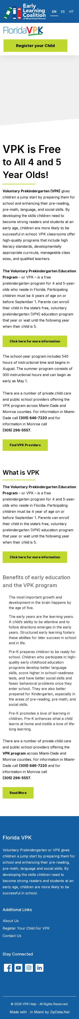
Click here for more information (35, 341)
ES (63, 11)
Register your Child (35, 45)
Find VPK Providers (25, 445)
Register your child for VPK (26, 928)
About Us (11, 921)
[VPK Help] (23, 31)
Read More (18, 793)
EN (54, 11)
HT (71, 11)
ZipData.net (60, 1012)
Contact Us (12, 935)
